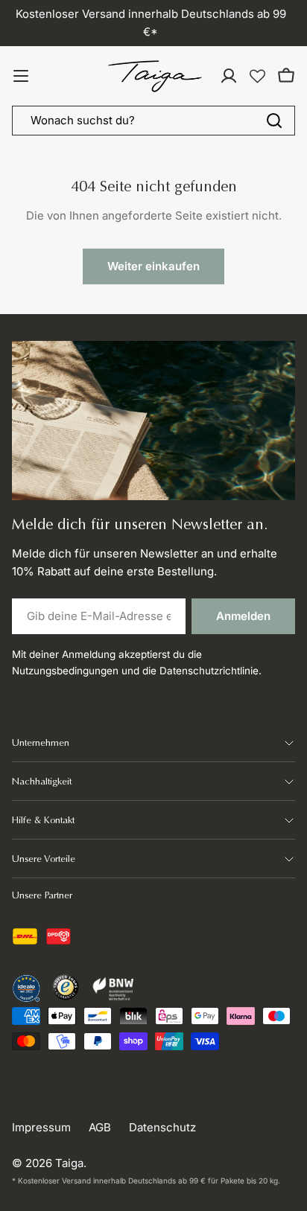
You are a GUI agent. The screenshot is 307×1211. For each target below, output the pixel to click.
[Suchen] (274, 121)
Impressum (41, 1127)
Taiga (69, 1163)
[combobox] (153, 120)
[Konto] (229, 76)
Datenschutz (162, 1127)
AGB (100, 1127)
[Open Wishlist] (257, 76)
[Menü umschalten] (21, 76)
